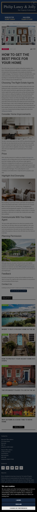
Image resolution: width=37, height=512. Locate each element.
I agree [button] (18, 500)
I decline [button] (18, 504)
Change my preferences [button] (18, 508)
